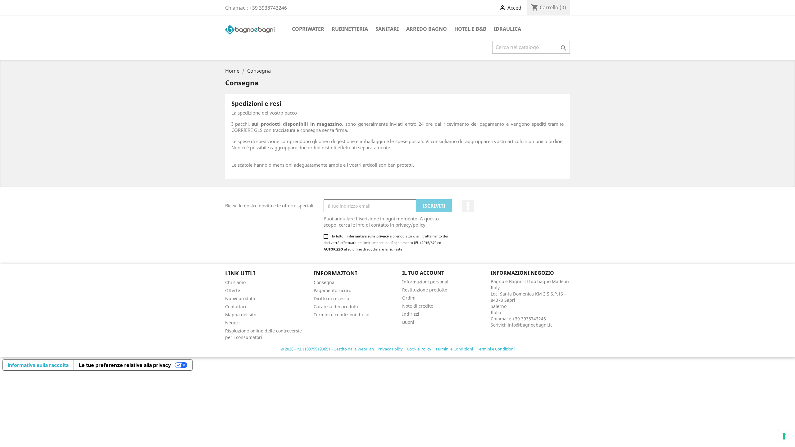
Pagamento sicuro (332, 290)
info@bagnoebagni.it (530, 325)
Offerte (232, 290)
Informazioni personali (426, 282)
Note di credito (417, 306)
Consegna (324, 282)
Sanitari (387, 28)
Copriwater (308, 28)
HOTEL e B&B (470, 28)
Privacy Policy (390, 349)
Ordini (409, 298)
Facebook (468, 206)
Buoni (408, 322)
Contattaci (235, 306)
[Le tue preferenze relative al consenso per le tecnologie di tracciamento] (784, 436)
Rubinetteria (350, 28)
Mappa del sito (240, 315)
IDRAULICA (507, 28)
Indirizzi (410, 314)
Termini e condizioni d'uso (341, 315)
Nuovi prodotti (240, 298)
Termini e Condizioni (454, 349)
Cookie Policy (419, 349)
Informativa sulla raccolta (38, 365)
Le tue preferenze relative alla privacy (125, 365)
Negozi (232, 323)
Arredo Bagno (426, 28)
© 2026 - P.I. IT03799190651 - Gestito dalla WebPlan (327, 349)
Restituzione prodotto (424, 290)
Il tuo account (423, 272)
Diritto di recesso (331, 298)
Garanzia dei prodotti (336, 306)
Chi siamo (235, 282)
